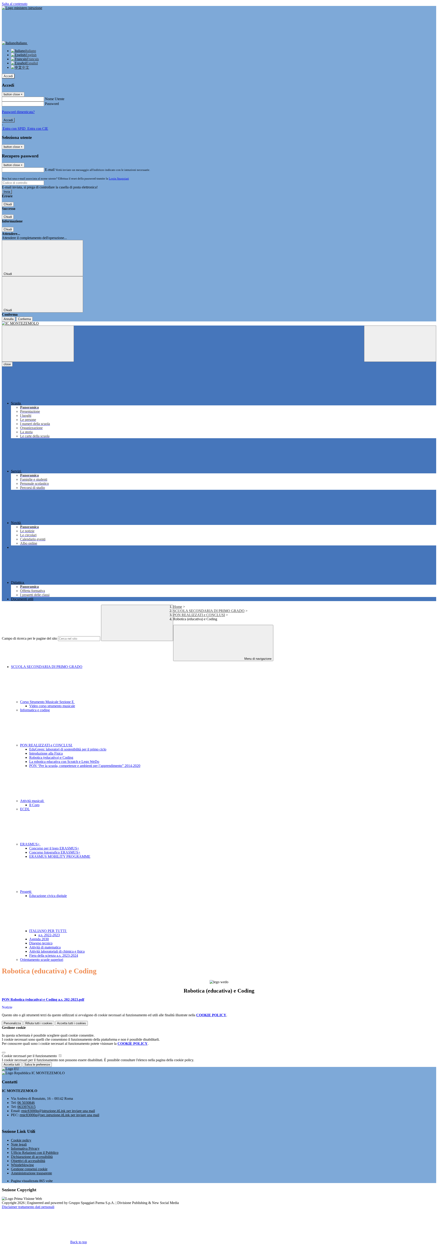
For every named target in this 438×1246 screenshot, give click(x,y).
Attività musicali (32, 801)
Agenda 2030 (39, 939)
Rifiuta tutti (38, 1023)
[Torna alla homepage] (219, 323)
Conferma (24, 319)
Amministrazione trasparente (31, 1173)
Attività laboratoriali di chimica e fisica (57, 951)
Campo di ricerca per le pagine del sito (29, 638)
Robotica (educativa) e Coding (51, 757)
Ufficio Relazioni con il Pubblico (34, 1153)
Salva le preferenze (37, 1064)
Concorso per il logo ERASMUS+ (54, 848)
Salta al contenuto (14, 4)
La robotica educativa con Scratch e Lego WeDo (64, 762)
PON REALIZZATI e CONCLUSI (199, 615)
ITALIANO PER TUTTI (48, 931)
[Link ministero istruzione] (22, 8)
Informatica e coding (35, 710)
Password (52, 104)
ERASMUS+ (30, 844)
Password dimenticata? (18, 112)
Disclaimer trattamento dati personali (28, 1207)
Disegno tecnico (40, 943)
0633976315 (26, 1107)
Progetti (26, 892)
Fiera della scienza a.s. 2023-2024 (53, 955)
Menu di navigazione (257, 658)
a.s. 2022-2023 (49, 935)
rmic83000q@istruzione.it (58, 1111)
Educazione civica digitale (48, 896)
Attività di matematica (45, 947)
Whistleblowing (22, 1165)
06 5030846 (26, 1103)
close (7, 364)
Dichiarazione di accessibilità (32, 1157)
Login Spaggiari (119, 178)
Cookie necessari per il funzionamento (30, 1056)
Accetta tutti (71, 1023)
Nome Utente (54, 99)
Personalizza (12, 1023)
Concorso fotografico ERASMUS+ (54, 852)
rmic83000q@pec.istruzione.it (59, 1115)
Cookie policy (21, 1140)
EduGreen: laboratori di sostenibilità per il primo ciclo (67, 749)
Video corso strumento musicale (52, 706)
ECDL (25, 809)
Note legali (19, 1144)
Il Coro (34, 805)
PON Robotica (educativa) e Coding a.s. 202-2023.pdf (43, 999)
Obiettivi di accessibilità (28, 1161)
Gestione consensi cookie (29, 1169)
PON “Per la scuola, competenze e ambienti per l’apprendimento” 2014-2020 (84, 766)
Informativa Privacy (25, 1148)
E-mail (50, 170)
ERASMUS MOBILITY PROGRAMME (59, 856)
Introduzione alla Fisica (46, 753)
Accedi (8, 76)
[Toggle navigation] (38, 344)
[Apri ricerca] (400, 344)
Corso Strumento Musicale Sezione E (47, 702)
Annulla (8, 319)
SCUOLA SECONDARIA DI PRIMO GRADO (209, 611)
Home (177, 607)
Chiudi (8, 204)
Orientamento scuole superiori (41, 960)
